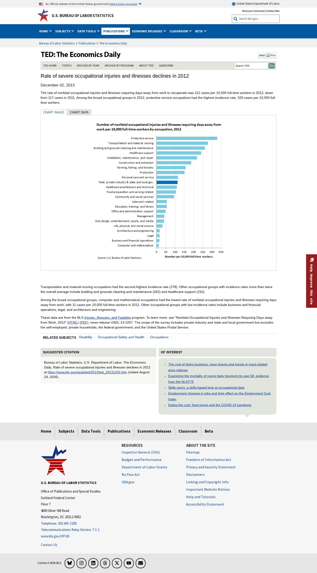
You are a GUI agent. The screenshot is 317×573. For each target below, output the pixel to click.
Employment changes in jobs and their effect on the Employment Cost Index (219, 396)
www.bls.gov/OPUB (55, 536)
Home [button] (44, 31)
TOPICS (66, 65)
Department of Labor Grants (144, 467)
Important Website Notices (208, 489)
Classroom (187, 431)
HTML (73, 322)
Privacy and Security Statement (211, 467)
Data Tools (90, 431)
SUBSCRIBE (166, 65)
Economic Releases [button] (147, 31)
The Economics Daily (113, 43)
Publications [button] (114, 31)
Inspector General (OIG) (141, 452)
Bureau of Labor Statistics (57, 43)
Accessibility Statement (205, 504)
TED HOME (50, 65)
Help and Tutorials (201, 496)
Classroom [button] (179, 31)
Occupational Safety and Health (121, 337)
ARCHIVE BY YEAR (88, 65)
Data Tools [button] (87, 31)
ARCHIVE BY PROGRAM (119, 65)
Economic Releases (154, 431)
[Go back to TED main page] (149, 55)
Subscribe (273, 11)
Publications (87, 43)
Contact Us (49, 545)
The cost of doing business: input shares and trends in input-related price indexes (217, 367)
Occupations (159, 337)
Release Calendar (253, 11)
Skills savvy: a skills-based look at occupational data (206, 387)
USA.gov (128, 482)
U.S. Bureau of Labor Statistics (83, 15)
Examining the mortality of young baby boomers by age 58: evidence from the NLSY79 (218, 379)
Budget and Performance (142, 459)
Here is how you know (123, 4)
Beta (209, 431)
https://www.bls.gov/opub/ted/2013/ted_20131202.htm (87, 372)
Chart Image (53, 112)
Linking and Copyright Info (207, 482)
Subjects (66, 431)
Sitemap (193, 452)
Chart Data (79, 112)
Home (46, 431)
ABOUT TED (146, 65)
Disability (85, 337)
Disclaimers (195, 474)
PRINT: (262, 55)
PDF (84, 322)
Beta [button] (199, 31)
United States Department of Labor (258, 4)
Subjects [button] (63, 31)
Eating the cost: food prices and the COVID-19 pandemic (210, 405)
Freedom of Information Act (208, 459)
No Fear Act (131, 474)
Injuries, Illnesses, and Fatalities (107, 317)
